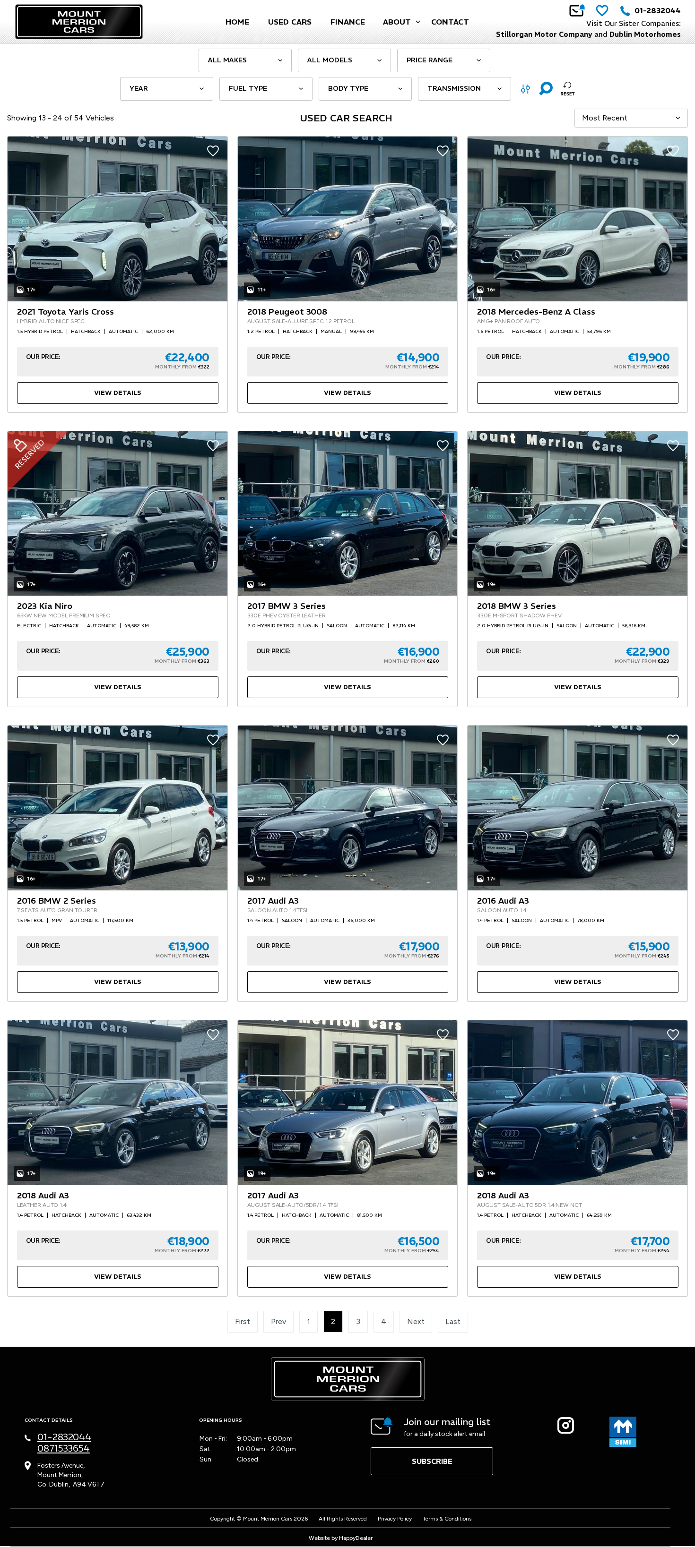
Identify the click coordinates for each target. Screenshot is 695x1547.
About (397, 21)
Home (237, 21)
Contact (450, 21)
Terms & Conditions (447, 1518)
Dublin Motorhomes (645, 34)
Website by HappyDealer (341, 1538)
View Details (117, 393)
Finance (347, 21)
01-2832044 (657, 10)
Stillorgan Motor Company (544, 34)
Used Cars (290, 21)
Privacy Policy (395, 1518)
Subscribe (432, 1461)
